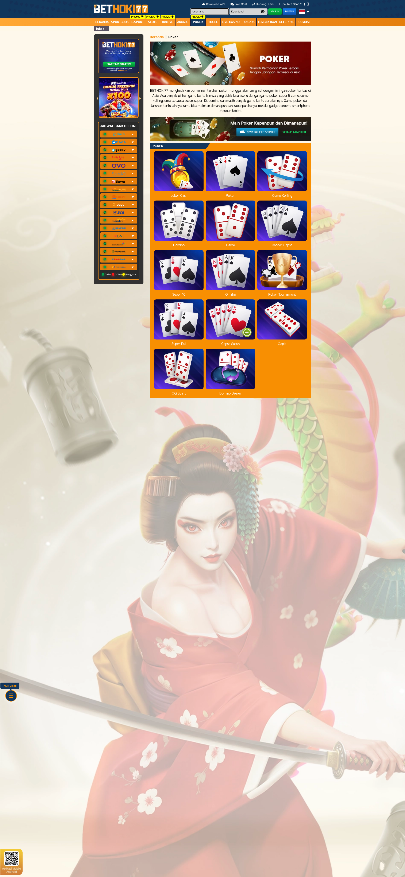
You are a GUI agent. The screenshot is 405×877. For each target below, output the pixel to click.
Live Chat (240, 4)
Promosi (303, 22)
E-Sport (137, 22)
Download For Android (260, 132)
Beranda (102, 22)
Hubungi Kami (265, 4)
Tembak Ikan (267, 22)
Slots (152, 22)
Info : (100, 29)
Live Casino (231, 22)
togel (213, 22)
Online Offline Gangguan (120, 274)
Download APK (215, 4)
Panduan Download (294, 132)
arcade (183, 22)
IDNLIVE (167, 22)
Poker (198, 22)
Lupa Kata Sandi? (290, 4)
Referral (286, 22)
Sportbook (120, 22)
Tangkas (248, 22)
